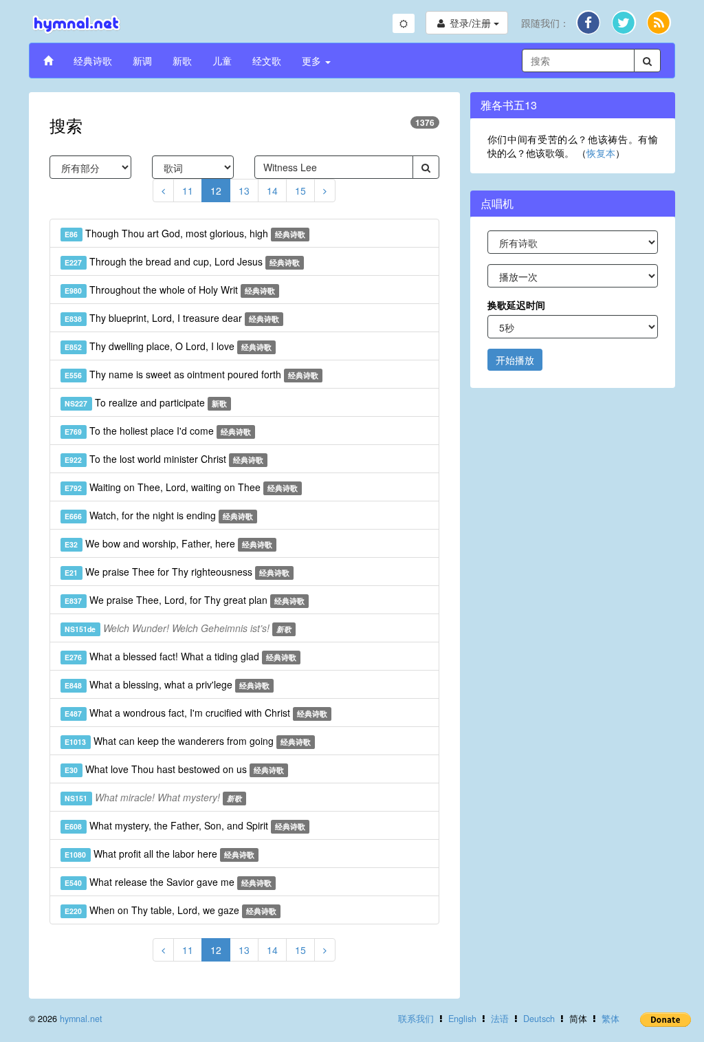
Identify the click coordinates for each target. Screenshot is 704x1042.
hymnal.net (81, 1018)
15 (300, 190)
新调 (142, 60)
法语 (500, 1018)
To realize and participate (146, 402)
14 (272, 190)
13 (244, 190)
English (462, 1018)
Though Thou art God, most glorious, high (185, 233)
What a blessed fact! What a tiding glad (180, 656)
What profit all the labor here (159, 853)
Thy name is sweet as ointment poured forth (191, 374)
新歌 (182, 60)
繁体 (610, 1018)
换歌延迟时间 (516, 305)
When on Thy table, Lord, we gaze (170, 910)
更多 (313, 60)
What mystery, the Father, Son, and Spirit (185, 825)
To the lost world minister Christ (164, 459)
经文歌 (266, 60)
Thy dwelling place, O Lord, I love (168, 346)
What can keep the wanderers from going (188, 741)
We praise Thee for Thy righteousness (177, 571)
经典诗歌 (93, 60)
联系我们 (416, 1018)
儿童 (222, 60)
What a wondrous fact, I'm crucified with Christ (196, 712)
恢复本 (600, 153)
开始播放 (515, 360)
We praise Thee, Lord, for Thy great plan (185, 600)
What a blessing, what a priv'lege (167, 684)
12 (215, 190)
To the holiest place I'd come (158, 430)
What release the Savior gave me (168, 882)
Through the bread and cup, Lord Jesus (182, 261)
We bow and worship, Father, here (168, 543)
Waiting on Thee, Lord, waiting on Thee (181, 487)
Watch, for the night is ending (159, 515)
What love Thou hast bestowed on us (174, 769)
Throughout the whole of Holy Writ (170, 289)
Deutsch (539, 1018)
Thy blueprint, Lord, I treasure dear (172, 318)
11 (187, 190)
